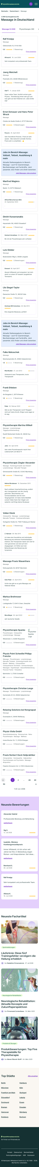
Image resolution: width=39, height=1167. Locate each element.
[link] (19, 51)
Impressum (30, 1155)
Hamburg (23, 1083)
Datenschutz (18, 1152)
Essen (22, 1102)
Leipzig (22, 1097)
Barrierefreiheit (28, 1152)
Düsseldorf (5, 1097)
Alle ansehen (33, 1076)
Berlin (3, 1083)
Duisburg (4, 1117)
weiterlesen (8, 823)
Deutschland (14, 11)
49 (35, 780)
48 (29, 780)
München (4, 1088)
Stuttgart (23, 1093)
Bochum (23, 1117)
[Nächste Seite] (36, 784)
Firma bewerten (31, 51)
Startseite (4, 11)
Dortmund (5, 1102)
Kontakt (9, 1152)
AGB (24, 1155)
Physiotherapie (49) (26, 29)
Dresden (23, 1107)
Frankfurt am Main (8, 1093)
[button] (31, 4)
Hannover (5, 1112)
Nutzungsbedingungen (13, 1155)
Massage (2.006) (8, 29)
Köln (21, 1088)
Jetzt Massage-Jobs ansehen (26, 173)
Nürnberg (23, 1112)
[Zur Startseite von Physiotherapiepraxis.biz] (10, 4)
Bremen (4, 1107)
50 (4, 784)
